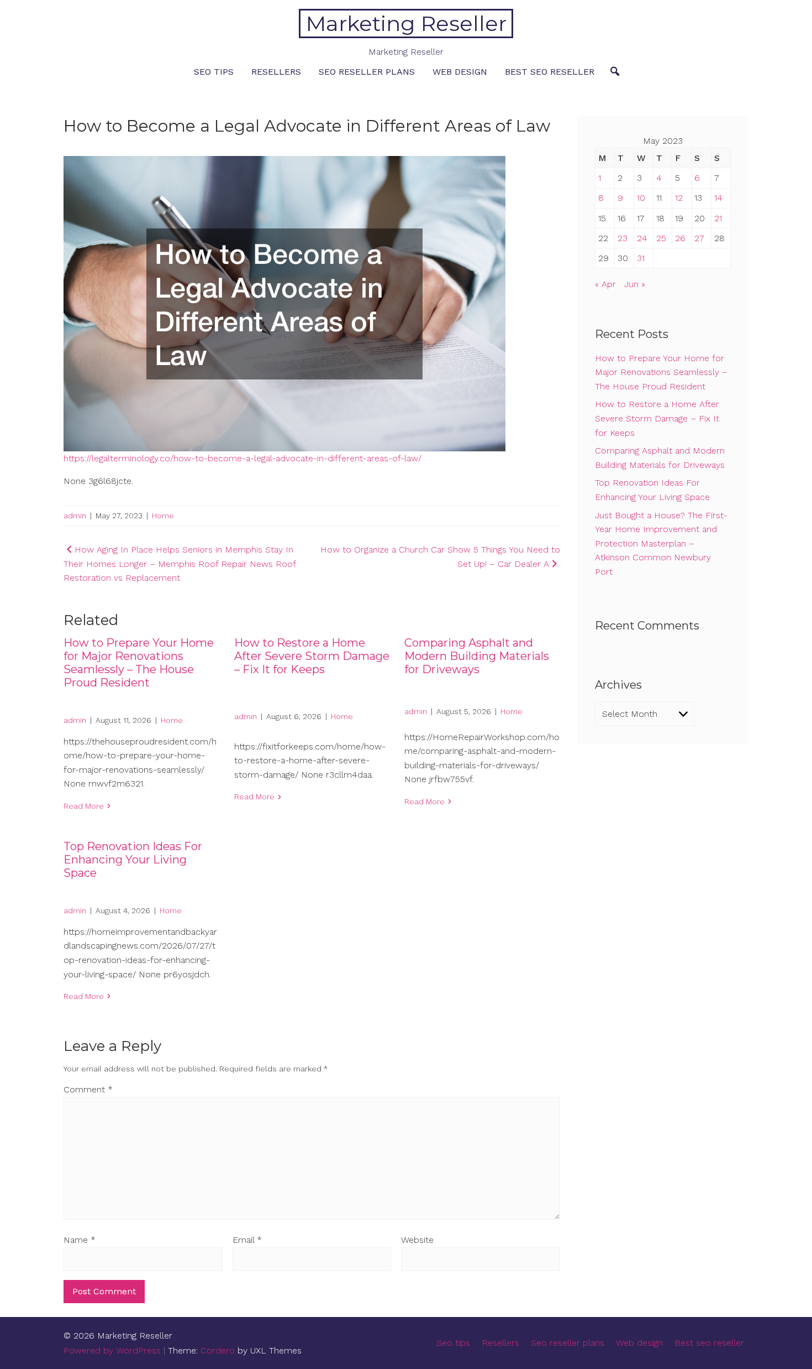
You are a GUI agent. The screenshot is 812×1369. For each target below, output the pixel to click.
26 (680, 238)
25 (661, 238)
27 (699, 238)
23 (623, 238)
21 (718, 218)
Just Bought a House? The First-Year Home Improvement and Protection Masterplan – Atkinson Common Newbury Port (661, 543)
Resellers (276, 71)
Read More (84, 805)
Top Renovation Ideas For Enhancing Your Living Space (133, 859)
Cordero (218, 1350)
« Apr (605, 284)
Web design (460, 71)
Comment (88, 1089)
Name (80, 1240)
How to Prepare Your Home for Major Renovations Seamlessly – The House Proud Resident (139, 662)
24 (642, 238)
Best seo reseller (549, 71)
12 (679, 197)
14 (718, 197)
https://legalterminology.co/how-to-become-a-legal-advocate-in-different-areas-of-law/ (242, 458)
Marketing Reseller (406, 24)
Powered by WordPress (112, 1350)
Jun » (634, 284)
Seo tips (214, 71)
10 (641, 197)
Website (417, 1240)
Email (247, 1240)
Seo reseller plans (367, 71)
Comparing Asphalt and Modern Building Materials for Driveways (476, 656)
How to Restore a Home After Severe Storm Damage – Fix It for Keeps (311, 656)
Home (163, 515)
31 (641, 258)
